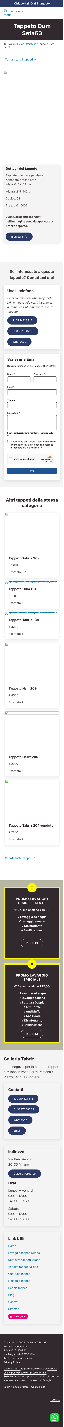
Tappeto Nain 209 (23, 688)
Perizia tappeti (17, 1288)
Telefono (11, 400)
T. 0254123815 (22, 320)
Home (12, 1246)
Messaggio (13, 413)
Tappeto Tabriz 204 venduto (31, 825)
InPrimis (41, 1372)
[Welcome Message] (54, 1417)
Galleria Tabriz (12, 1368)
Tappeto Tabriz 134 (24, 620)
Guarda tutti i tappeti (18, 858)
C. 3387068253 (23, 331)
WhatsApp (19, 341)
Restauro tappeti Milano (24, 1259)
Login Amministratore (16, 1386)
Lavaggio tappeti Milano (24, 1253)
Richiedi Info (19, 236)
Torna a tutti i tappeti (19, 59)
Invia (32, 470)
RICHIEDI (32, 943)
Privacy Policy (12, 1362)
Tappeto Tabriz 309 (24, 558)
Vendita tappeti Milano (23, 1266)
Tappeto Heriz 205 (23, 757)
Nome (11, 374)
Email (10, 387)
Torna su (55, 1399)
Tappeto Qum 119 (22, 589)
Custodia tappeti (19, 1273)
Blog (11, 1295)
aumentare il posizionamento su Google (28, 1380)
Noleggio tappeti (19, 1280)
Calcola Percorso (25, 1173)
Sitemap (13, 1309)
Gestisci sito (38, 1386)
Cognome (39, 374)
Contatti (13, 1302)
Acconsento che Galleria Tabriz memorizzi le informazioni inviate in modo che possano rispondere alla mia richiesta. (33, 444)
